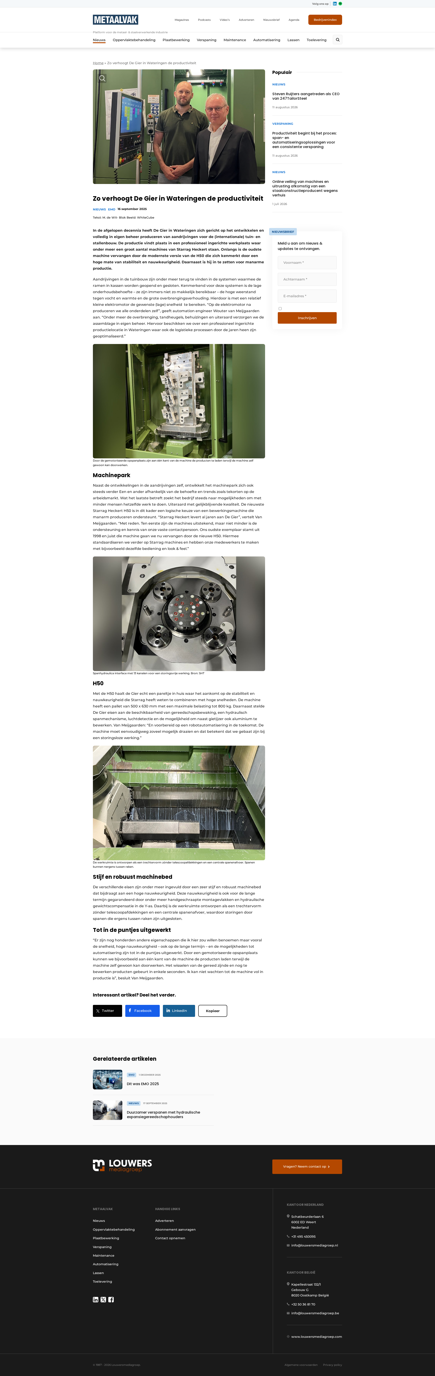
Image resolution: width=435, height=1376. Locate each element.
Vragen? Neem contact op (304, 1166)
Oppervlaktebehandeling (134, 40)
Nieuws (99, 40)
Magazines (182, 19)
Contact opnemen (170, 1238)
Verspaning (206, 40)
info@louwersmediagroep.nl (314, 1245)
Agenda (294, 19)
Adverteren (246, 19)
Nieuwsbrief (271, 19)
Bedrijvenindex (325, 19)
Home (98, 63)
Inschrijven (307, 318)
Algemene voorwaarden (301, 1365)
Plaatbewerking (176, 40)
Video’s (225, 19)
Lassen (294, 40)
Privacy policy (332, 1365)
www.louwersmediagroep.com (316, 1337)
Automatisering (266, 40)
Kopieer (213, 1011)
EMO (111, 209)
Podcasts (204, 19)
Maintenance (235, 40)
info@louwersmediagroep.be (315, 1313)
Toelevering (316, 40)
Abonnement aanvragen (175, 1230)
